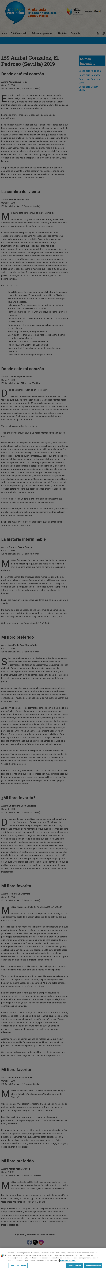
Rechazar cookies (93, 1266)
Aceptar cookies (74, 1266)
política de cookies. (68, 1260)
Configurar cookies (18, 1266)
